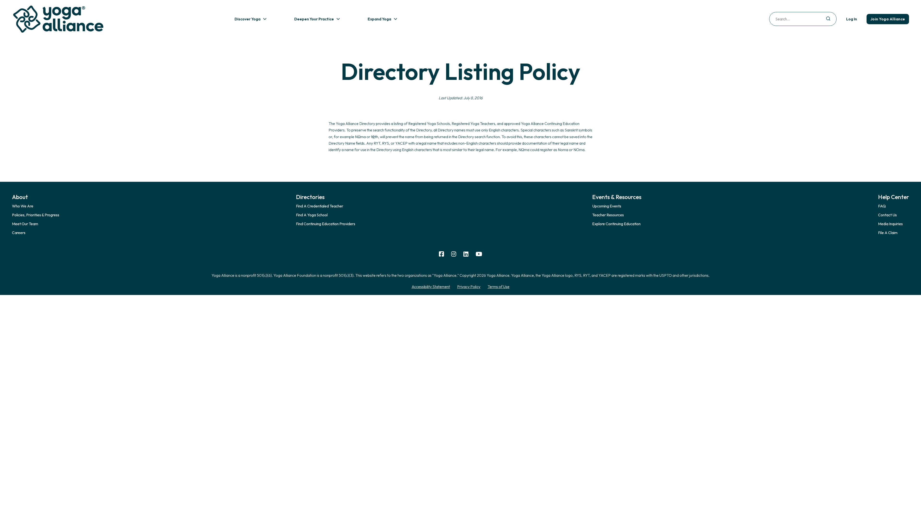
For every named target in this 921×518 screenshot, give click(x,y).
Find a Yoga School (312, 214)
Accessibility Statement (431, 286)
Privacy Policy (468, 286)
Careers (18, 232)
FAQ (882, 206)
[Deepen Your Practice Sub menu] (338, 19)
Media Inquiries (890, 223)
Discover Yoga (247, 19)
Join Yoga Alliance (887, 19)
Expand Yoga (379, 19)
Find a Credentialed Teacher (319, 206)
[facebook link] (441, 254)
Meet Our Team (25, 223)
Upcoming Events (606, 206)
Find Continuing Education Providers (325, 223)
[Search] (828, 19)
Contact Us (887, 214)
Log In (851, 19)
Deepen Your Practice (314, 19)
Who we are (22, 206)
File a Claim (887, 232)
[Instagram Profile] (454, 254)
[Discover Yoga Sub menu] (265, 19)
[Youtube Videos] (479, 254)
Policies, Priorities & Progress (35, 214)
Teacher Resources (608, 214)
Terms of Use (498, 286)
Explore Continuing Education (616, 223)
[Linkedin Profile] (466, 254)
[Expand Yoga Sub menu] (395, 19)
